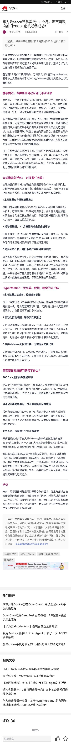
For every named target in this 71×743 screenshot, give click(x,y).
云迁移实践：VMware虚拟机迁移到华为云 (29, 676)
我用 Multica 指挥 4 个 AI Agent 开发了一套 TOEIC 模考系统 (35, 635)
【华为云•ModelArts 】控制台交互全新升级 (30, 626)
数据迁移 (9, 559)
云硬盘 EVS (10, 554)
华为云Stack (27, 554)
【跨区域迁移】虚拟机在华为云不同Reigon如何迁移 (35, 682)
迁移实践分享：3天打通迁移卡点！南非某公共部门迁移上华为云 (35, 691)
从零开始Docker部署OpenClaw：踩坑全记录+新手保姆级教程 (34, 606)
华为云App (63, 2)
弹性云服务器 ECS (48, 554)
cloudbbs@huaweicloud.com (32, 543)
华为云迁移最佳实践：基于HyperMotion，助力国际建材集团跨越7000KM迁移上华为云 (35, 703)
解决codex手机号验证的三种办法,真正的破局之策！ (35, 644)
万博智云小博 (13, 32)
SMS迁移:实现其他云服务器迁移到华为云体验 (31, 669)
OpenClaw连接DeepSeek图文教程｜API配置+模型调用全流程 (34, 617)
